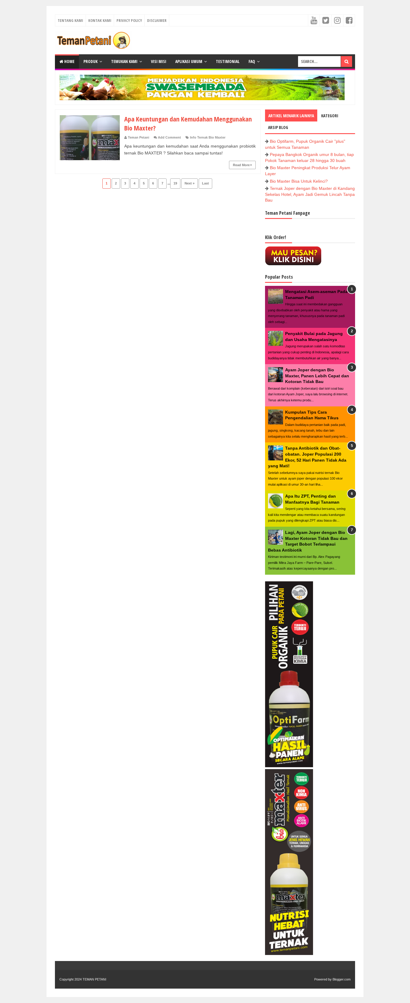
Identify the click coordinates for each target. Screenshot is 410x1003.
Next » (189, 183)
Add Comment (169, 137)
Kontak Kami (99, 20)
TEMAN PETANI (94, 979)
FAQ (252, 61)
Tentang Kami (70, 20)
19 (175, 183)
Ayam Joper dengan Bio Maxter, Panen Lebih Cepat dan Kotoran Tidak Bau (317, 375)
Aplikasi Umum (188, 61)
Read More (242, 165)
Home (68, 61)
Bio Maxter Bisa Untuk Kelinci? (299, 181)
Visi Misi (158, 61)
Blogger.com (342, 979)
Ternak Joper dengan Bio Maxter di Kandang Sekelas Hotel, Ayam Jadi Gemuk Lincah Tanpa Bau (310, 194)
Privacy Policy (129, 20)
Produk (90, 61)
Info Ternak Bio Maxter (207, 137)
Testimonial (228, 61)
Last (205, 183)
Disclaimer (157, 20)
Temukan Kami (124, 61)
